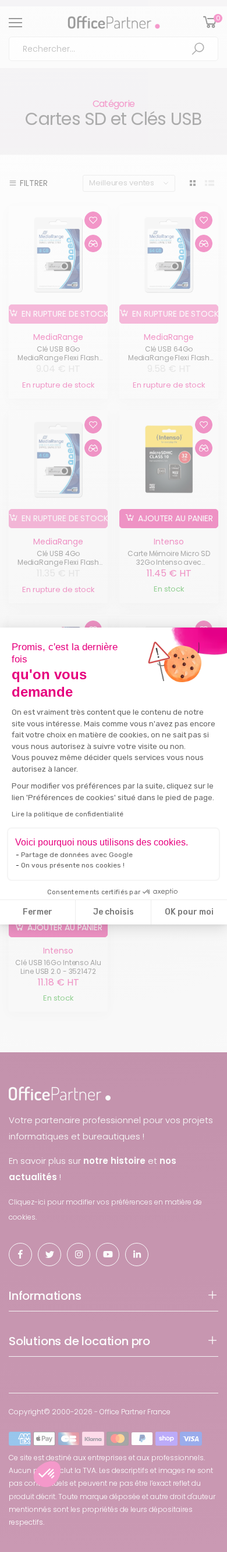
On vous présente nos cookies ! (73, 865)
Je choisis (113, 912)
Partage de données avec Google (77, 855)
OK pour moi (189, 912)
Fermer (37, 912)
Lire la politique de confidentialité (67, 814)
